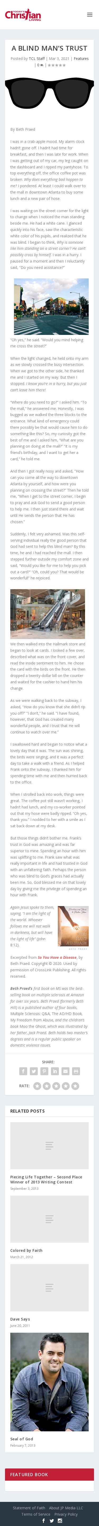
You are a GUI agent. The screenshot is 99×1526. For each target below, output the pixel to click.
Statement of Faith (29, 1507)
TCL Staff (37, 58)
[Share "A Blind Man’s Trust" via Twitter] (34, 1071)
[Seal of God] (49, 1382)
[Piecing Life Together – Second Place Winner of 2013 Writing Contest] (49, 1145)
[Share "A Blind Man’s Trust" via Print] (76, 1071)
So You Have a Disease (57, 957)
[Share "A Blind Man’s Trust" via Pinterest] (44, 1071)
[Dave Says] (49, 1287)
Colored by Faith (26, 1250)
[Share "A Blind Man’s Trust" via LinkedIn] (55, 1071)
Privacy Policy (66, 1514)
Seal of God (21, 1438)
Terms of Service (35, 1514)
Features (81, 58)
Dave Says (20, 1319)
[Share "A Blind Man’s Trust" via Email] (65, 1071)
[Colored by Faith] (49, 1219)
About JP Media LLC (66, 1507)
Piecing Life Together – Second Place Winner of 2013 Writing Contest (46, 1179)
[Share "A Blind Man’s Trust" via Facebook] (23, 1071)
